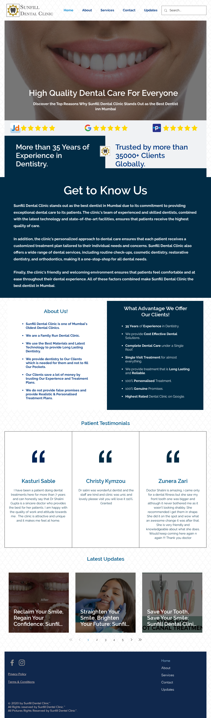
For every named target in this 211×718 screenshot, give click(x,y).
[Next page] (131, 639)
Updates (167, 689)
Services (167, 675)
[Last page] (140, 639)
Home (165, 661)
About (165, 668)
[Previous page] (79, 639)
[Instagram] (22, 663)
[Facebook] (12, 663)
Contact (167, 682)
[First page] (71, 639)
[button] (129, 10)
